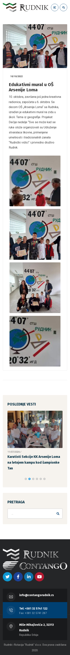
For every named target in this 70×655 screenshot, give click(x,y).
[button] (26, 475)
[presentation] (9, 475)
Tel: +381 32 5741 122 (33, 605)
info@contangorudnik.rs (36, 591)
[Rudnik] (26, 7)
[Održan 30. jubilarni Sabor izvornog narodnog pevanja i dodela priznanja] (35, 430)
